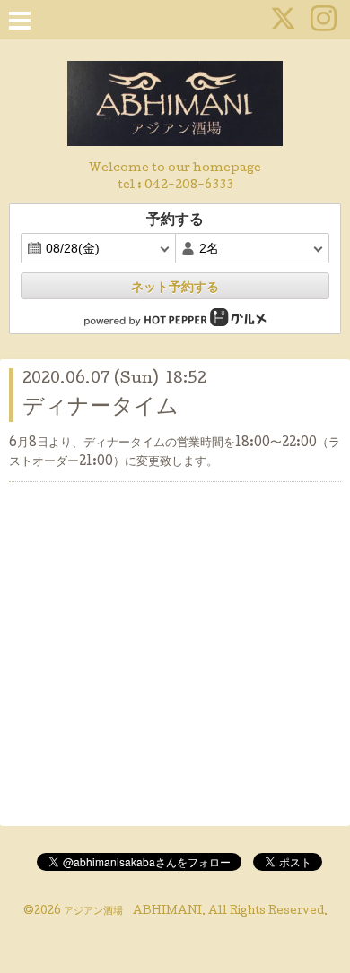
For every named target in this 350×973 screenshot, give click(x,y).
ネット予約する (175, 287)
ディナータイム (100, 408)
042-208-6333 (188, 186)
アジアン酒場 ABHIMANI (133, 912)
